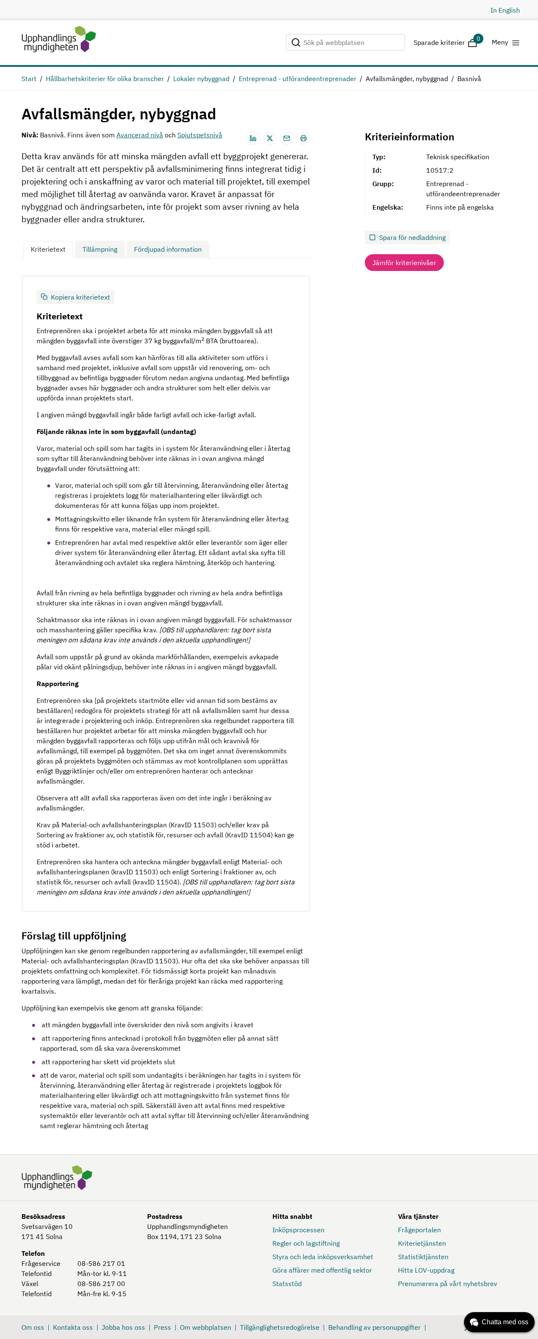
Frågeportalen (419, 1230)
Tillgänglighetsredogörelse (279, 1327)
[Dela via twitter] (270, 138)
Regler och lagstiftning (306, 1243)
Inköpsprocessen (298, 1230)
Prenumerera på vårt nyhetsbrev (447, 1283)
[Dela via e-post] (286, 138)
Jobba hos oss (123, 1327)
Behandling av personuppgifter (374, 1327)
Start (29, 78)
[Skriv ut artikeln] (303, 138)
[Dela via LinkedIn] (253, 138)
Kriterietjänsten (422, 1243)
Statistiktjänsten (423, 1256)
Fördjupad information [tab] (168, 249)
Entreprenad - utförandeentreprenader (297, 78)
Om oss (32, 1327)
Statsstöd (287, 1283)
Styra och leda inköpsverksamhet (322, 1256)
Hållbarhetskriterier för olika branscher (105, 78)
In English (505, 10)
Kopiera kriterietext (80, 297)
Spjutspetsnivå (199, 135)
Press (162, 1327)
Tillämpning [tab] (99, 249)
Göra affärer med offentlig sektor (322, 1270)
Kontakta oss (73, 1327)
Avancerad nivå (139, 135)
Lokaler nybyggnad (201, 78)
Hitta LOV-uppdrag (426, 1270)
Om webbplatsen (205, 1327)
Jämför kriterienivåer (404, 262)
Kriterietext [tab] (48, 249)
